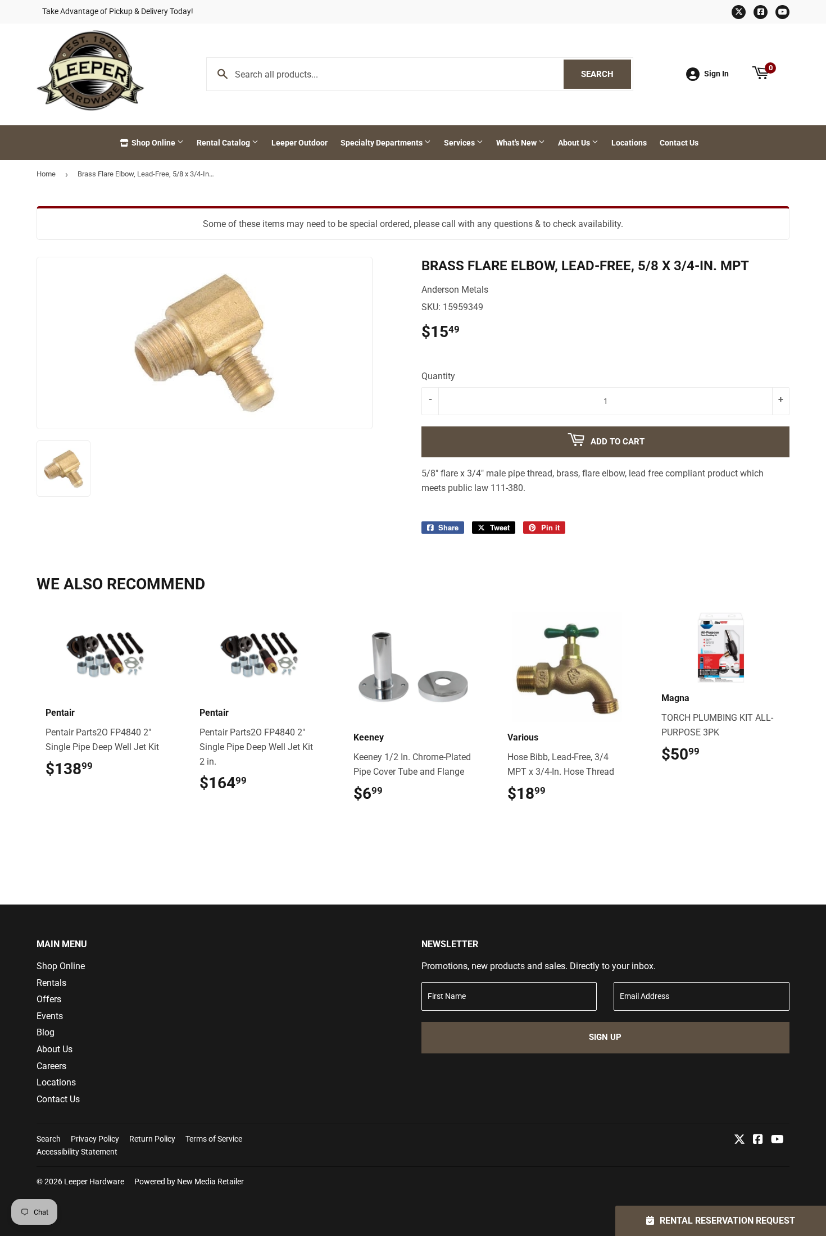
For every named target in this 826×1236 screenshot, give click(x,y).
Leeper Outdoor (299, 142)
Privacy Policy (95, 1138)
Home (46, 174)
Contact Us (679, 142)
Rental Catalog (224, 142)
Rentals (51, 983)
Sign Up (605, 1037)
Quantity (438, 376)
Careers (51, 1066)
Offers (49, 999)
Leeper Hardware (94, 1181)
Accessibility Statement (77, 1151)
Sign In (716, 73)
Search (606, 74)
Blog (46, 1032)
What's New (517, 142)
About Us (575, 142)
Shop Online (153, 142)
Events (50, 1016)
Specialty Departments (382, 142)
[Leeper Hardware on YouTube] (777, 1140)
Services (460, 142)
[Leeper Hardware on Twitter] (739, 1140)
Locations (629, 142)
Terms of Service (213, 1138)
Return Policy (152, 1138)
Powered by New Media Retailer (189, 1181)
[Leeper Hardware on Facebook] (758, 1140)
